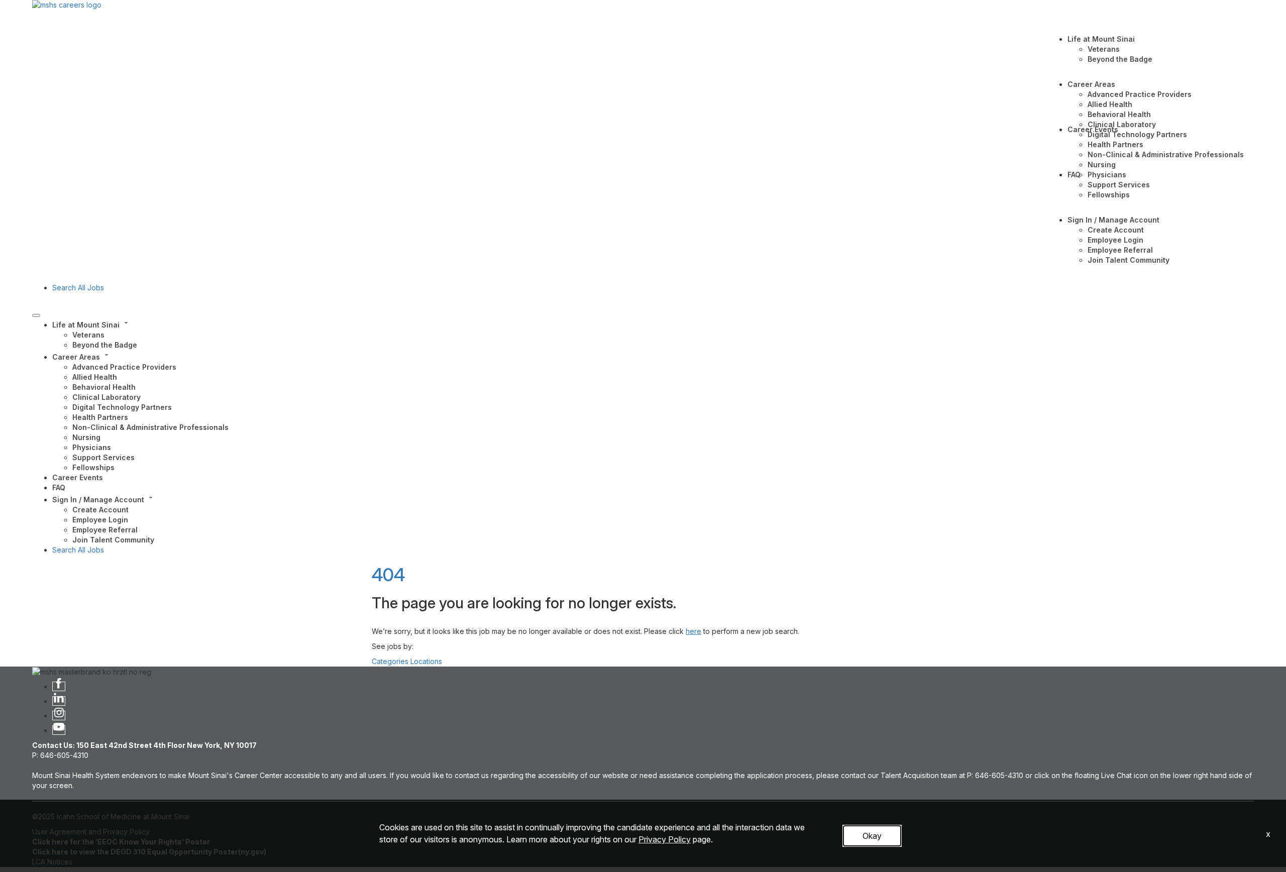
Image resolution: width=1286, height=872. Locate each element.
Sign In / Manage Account (1113, 219)
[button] (653, 324)
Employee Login (1115, 240)
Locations (426, 661)
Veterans (1104, 49)
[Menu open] (36, 315)
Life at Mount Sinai (1101, 39)
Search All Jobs (78, 287)
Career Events (1092, 129)
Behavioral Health (1119, 114)
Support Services (1119, 184)
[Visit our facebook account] (58, 686)
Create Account (1116, 230)
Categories (390, 661)
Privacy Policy (664, 839)
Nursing (1102, 164)
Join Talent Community (1128, 260)
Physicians (1107, 174)
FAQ (1074, 174)
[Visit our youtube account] (58, 730)
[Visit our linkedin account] (58, 701)
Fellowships (1109, 194)
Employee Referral (1120, 250)
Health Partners (1115, 144)
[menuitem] (653, 334)
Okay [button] (872, 836)
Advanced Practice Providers (1140, 94)
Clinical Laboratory (1122, 124)
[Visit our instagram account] (58, 715)
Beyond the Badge (1120, 59)
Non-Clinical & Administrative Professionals (1166, 154)
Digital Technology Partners (1137, 134)
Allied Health (1110, 104)
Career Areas (1091, 84)
